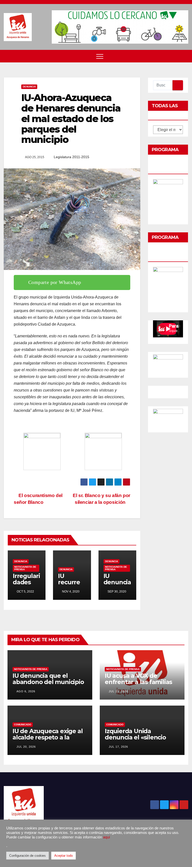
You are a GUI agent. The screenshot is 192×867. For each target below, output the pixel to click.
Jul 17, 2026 (118, 746)
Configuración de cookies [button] (27, 855)
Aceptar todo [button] (63, 855)
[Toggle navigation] (99, 56)
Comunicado (22, 724)
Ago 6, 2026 (25, 691)
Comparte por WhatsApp (54, 282)
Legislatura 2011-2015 (71, 157)
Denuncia (29, 86)
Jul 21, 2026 (118, 691)
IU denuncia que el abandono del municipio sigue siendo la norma (48, 682)
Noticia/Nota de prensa (25, 568)
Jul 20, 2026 (26, 746)
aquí (106, 837)
